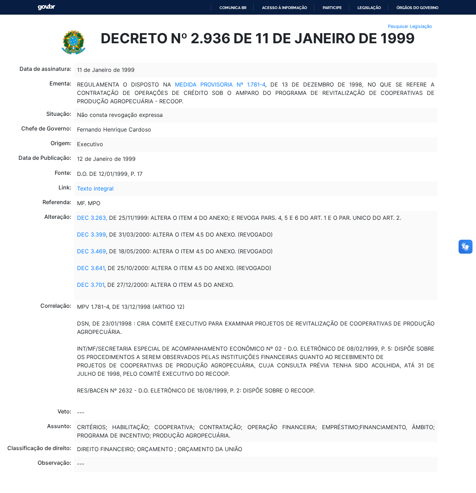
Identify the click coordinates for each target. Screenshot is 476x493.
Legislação (369, 7)
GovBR (46, 7)
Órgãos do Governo (417, 7)
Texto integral (95, 188)
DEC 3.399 (91, 234)
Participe (332, 7)
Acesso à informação (284, 7)
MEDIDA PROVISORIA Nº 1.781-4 (220, 84)
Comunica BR (233, 7)
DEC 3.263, (92, 217)
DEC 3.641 (91, 267)
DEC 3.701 (90, 284)
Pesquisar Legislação (410, 26)
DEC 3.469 (91, 251)
